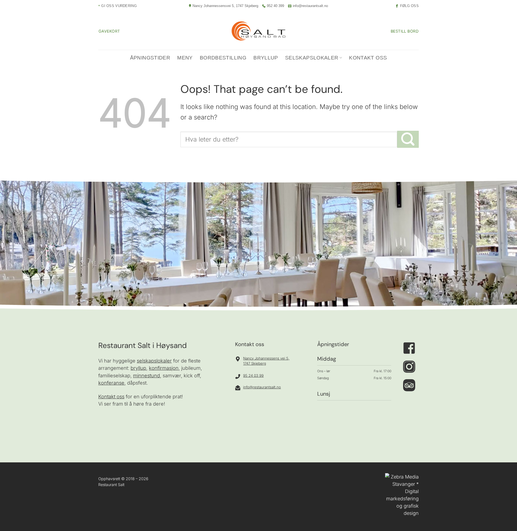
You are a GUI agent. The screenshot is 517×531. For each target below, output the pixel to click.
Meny (185, 58)
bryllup (138, 368)
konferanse (111, 383)
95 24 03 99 (253, 375)
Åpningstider (150, 58)
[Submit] (408, 139)
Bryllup (265, 58)
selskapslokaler (154, 361)
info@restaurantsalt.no (262, 387)
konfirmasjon (164, 368)
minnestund (146, 375)
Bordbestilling (223, 58)
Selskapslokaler (311, 58)
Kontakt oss (368, 58)
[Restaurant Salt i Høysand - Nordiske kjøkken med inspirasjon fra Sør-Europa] (258, 31)
